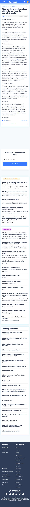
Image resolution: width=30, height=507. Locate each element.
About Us (18, 471)
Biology (17, 452)
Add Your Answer (15, 124)
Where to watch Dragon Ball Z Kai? (11, 385)
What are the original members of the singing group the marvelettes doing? (14, 11)
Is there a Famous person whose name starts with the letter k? (14, 405)
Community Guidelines (7, 471)
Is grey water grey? (7, 400)
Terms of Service (19, 476)
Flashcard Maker (6, 476)
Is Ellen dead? (6, 381)
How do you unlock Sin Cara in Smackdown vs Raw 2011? (14, 415)
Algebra (17, 447)
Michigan (16, 59)
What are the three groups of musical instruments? (12, 333)
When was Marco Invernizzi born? (11, 350)
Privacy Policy (19, 479)
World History (19, 455)
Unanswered (5, 452)
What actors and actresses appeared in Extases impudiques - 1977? (13, 355)
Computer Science (20, 463)
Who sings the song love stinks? (11, 431)
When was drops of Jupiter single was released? (12, 344)
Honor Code (5, 474)
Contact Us (18, 474)
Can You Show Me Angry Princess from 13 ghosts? (13, 361)
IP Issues (18, 487)
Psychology (18, 460)
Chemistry (18, 450)
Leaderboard (5, 447)
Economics (18, 466)
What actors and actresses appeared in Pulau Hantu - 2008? (14, 339)
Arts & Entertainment (6, 6)
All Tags (4, 450)
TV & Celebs (14, 6)
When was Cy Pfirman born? (9, 421)
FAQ (3, 485)
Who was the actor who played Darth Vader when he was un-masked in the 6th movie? (14, 390)
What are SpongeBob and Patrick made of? (14, 395)
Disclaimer (18, 482)
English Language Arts (21, 458)
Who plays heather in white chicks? (11, 410)
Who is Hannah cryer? (8, 370)
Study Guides (5, 479)
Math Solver (5, 482)
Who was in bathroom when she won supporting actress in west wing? (12, 425)
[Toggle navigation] (2, 2)
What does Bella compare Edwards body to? (14, 366)
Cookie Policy (19, 485)
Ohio (18, 113)
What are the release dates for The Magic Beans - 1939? (13, 375)
